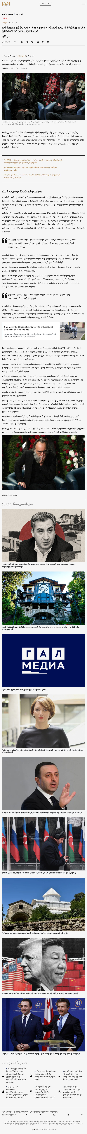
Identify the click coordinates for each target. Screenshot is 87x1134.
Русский (19, 14)
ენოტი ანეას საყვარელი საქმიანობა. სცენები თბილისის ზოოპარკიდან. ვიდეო (45, 1075)
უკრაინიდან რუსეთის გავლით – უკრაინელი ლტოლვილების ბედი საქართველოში (30, 169)
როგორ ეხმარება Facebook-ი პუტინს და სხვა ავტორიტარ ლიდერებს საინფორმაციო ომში (32, 176)
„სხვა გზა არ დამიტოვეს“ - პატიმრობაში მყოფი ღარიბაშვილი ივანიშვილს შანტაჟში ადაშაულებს (41, 1054)
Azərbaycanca (8, 14)
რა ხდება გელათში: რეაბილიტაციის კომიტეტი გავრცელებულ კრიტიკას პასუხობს (35, 933)
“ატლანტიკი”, (22, 56)
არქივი (5, 23)
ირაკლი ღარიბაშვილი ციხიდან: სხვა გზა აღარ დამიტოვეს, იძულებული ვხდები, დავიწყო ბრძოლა (42, 812)
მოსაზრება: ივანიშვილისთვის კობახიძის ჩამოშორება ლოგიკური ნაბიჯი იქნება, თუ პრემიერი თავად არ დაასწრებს (42, 751)
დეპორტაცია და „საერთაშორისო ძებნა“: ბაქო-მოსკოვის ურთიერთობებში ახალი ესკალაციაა (40, 873)
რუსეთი (5, 18)
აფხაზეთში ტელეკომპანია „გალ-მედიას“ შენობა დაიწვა (24, 689)
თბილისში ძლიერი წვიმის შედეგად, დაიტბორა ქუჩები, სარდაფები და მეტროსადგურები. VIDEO (45, 1092)
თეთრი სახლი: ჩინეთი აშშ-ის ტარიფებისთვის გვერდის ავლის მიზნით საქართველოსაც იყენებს (40, 993)
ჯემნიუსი (6, 36)
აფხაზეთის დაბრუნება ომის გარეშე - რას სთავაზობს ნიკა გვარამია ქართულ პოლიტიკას (73, 1075)
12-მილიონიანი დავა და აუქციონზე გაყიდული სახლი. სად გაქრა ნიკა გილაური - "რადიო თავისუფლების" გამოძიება (38, 565)
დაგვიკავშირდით (21, 1112)
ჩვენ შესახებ (7, 1112)
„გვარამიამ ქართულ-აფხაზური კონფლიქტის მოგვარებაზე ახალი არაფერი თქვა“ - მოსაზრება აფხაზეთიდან (40, 628)
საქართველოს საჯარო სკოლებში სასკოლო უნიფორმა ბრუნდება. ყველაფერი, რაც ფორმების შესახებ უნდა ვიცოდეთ (16, 1075)
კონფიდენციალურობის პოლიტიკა (44, 1112)
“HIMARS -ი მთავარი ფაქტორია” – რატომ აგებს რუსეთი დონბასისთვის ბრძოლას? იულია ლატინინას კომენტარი (33, 161)
